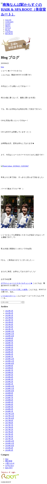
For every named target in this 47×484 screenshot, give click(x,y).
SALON (8, 20)
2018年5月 (9, 402)
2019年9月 (9, 366)
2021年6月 (9, 322)
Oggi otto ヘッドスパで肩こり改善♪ (14, 289)
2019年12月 (9, 359)
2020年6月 (9, 345)
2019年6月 (9, 372)
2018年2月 (9, 409)
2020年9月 (9, 338)
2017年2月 (9, 436)
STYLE (8, 28)
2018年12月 (9, 386)
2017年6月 (9, 427)
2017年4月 (9, 432)
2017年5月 (9, 430)
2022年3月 (9, 311)
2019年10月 (9, 363)
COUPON (9, 32)
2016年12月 (9, 441)
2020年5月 (9, 347)
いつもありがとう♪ (8, 296)
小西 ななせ (9, 463)
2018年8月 (9, 395)
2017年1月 (9, 439)
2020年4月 (9, 350)
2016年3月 (9, 450)
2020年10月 (9, 336)
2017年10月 (9, 418)
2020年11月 (9, 334)
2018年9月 (9, 393)
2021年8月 (9, 318)
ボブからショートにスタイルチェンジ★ (16, 283)
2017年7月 (9, 425)
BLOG (7, 30)
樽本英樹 (8, 461)
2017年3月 (9, 434)
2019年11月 (9, 361)
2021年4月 (9, 324)
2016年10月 (9, 446)
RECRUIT (9, 34)
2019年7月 (9, 370)
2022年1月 (9, 315)
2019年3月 (9, 379)
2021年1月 (9, 329)
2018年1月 (9, 411)
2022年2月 (9, 313)
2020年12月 (9, 331)
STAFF (7, 24)
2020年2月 (9, 354)
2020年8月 (9, 340)
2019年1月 (9, 384)
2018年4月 (9, 404)
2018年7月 (9, 398)
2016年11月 (9, 443)
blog (2, 67)
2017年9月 (9, 420)
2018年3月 (9, 407)
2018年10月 (9, 391)
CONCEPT (9, 22)
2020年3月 (9, 352)
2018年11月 (9, 388)
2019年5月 (9, 375)
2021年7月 (9, 320)
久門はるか (9, 465)
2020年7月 (9, 343)
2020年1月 (9, 356)
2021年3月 (9, 327)
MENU (7, 26)
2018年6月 (9, 400)
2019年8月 (9, 368)
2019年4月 (9, 377)
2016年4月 (9, 448)
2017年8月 (9, 423)
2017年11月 (9, 416)
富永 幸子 (9, 468)
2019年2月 (9, 382)
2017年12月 (9, 414)
